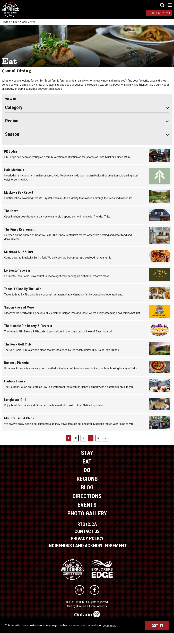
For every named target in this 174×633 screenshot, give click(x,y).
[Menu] (166, 5)
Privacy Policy (87, 538)
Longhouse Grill (15, 400)
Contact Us (87, 531)
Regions (87, 478)
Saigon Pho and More (19, 307)
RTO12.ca (87, 524)
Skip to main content (87, 4)
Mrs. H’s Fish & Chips (19, 418)
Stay (87, 452)
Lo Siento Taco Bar (17, 270)
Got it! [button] (157, 626)
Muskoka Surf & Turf (18, 252)
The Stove (11, 211)
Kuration (81, 606)
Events (87, 504)
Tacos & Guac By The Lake (22, 289)
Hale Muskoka (14, 170)
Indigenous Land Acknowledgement (87, 545)
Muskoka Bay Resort (18, 192)
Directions (87, 496)
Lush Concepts (98, 606)
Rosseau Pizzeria (16, 363)
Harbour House (14, 381)
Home (6, 21)
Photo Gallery (87, 513)
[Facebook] (94, 590)
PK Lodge (10, 151)
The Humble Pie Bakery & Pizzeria (28, 326)
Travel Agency (158, 13)
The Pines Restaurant (19, 229)
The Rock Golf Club (17, 344)
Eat (15, 21)
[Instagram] (79, 590)
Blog (87, 487)
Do (87, 470)
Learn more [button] (109, 625)
